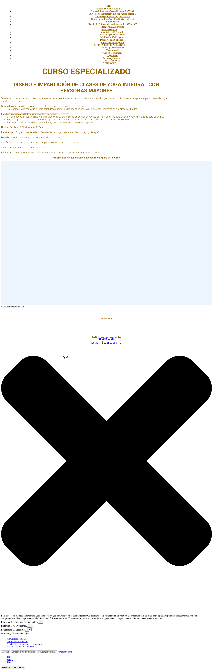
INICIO (109, 6)
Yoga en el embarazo (112, 53)
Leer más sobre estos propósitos (21, 646)
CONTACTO (109, 63)
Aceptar (5, 652)
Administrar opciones (17, 639)
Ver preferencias (28, 652)
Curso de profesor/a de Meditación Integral (112, 19)
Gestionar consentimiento (13, 667)
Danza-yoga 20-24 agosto (112, 40)
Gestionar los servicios (17, 641)
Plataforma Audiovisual (112, 27)
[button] (106, 461)
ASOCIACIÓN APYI (109, 60)
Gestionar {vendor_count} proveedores (25, 644)
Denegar (15, 652)
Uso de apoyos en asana (112, 47)
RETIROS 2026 (109, 29)
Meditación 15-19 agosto (112, 37)
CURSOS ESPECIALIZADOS (109, 45)
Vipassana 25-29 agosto (112, 42)
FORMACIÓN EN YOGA (109, 8)
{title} (10, 657)
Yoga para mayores (112, 58)
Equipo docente (112, 21)
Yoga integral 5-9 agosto (112, 32)
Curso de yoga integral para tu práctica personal (112, 14)
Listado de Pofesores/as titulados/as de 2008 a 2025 (112, 24)
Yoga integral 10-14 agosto (112, 34)
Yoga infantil (112, 50)
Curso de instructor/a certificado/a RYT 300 (112, 11)
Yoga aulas (112, 55)
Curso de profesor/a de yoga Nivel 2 (112, 16)
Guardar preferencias (47, 652)
